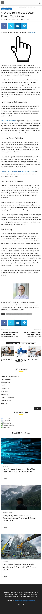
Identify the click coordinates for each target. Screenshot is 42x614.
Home (2, 7)
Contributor (6, 19)
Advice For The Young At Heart (10, 376)
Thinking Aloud (5, 382)
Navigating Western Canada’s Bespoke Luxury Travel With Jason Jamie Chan (19, 518)
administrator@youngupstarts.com (24, 600)
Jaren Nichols (20, 314)
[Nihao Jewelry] (21, 423)
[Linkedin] (17, 26)
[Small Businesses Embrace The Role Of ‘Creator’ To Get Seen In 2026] (7, 351)
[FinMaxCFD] (21, 421)
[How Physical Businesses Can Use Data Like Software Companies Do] (21, 451)
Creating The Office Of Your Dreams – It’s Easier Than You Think (9, 334)
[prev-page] (20, 365)
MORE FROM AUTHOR (28, 343)
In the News (4, 391)
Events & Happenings (7, 397)
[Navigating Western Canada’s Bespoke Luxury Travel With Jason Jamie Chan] (21, 497)
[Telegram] (24, 26)
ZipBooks (32, 32)
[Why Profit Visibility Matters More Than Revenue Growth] (34, 351)
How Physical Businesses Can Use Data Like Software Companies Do (19, 470)
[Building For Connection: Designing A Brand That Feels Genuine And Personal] (21, 351)
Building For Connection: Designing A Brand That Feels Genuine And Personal (20, 359)
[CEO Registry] (21, 419)
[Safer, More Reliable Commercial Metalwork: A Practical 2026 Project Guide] (21, 546)
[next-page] (22, 365)
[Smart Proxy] (21, 427)
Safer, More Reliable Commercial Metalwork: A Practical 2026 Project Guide (19, 567)
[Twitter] (11, 26)
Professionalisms (9, 7)
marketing (29, 314)
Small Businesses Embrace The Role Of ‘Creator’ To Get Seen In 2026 (7, 358)
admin (5, 478)
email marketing (10, 314)
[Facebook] (4, 26)
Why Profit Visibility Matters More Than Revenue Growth (33, 358)
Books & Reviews (6, 400)
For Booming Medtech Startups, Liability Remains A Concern (32, 334)
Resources (4, 403)
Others (3, 385)
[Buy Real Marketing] (21, 425)
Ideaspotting (4, 394)
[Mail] (19, 604)
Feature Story (5, 388)
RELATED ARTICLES (13, 343)
